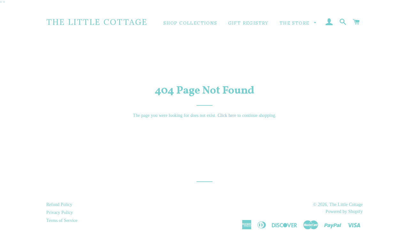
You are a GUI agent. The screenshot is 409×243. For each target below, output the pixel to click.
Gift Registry (248, 23)
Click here (227, 115)
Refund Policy (59, 204)
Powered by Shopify (344, 211)
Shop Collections (190, 23)
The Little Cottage (97, 22)
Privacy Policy (59, 212)
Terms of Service (61, 220)
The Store (295, 23)
